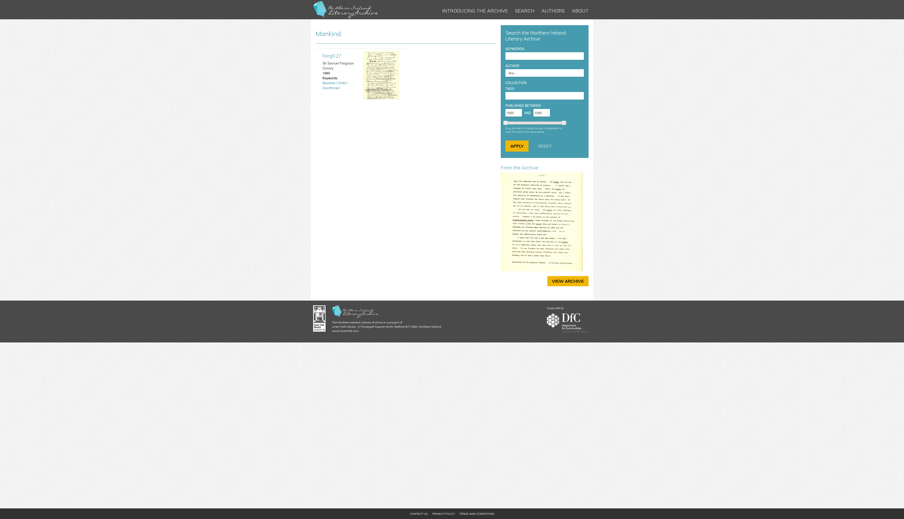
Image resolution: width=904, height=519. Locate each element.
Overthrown (331, 87)
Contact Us (419, 513)
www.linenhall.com (345, 331)
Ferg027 (332, 56)
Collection (516, 82)
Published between (523, 105)
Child (342, 82)
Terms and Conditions (476, 513)
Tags (509, 88)
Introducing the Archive (475, 11)
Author (512, 65)
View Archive (568, 281)
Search (524, 11)
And (527, 112)
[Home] (346, 9)
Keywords (514, 48)
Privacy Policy (443, 513)
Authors (553, 11)
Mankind (329, 82)
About (580, 11)
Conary (328, 68)
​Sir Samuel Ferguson (338, 63)
